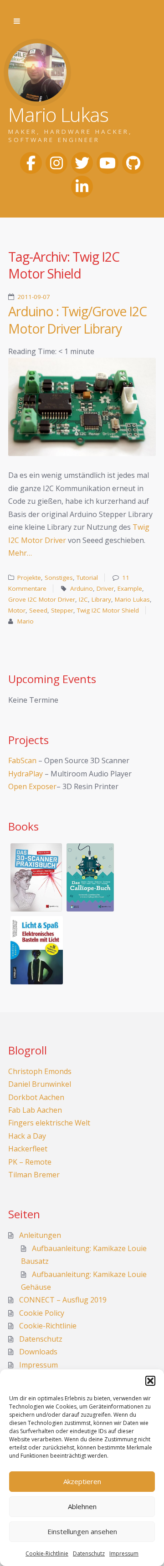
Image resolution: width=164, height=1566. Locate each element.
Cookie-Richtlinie (47, 1553)
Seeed (38, 610)
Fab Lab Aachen (35, 1110)
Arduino (81, 588)
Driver (105, 588)
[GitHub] (133, 163)
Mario (25, 621)
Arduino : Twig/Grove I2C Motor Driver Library (77, 320)
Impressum (123, 1553)
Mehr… (20, 553)
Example (130, 588)
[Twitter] (82, 163)
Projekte (29, 577)
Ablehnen (82, 1506)
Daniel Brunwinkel (39, 1084)
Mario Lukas (132, 599)
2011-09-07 (33, 297)
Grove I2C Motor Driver (41, 599)
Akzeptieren (82, 1481)
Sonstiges (59, 577)
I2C (83, 599)
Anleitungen (40, 1235)
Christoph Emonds (40, 1071)
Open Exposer (32, 786)
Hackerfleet (27, 1149)
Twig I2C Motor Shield (108, 610)
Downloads (38, 1352)
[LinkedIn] (82, 187)
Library (101, 599)
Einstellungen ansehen (82, 1531)
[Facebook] (31, 163)
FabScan (22, 760)
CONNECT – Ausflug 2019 (63, 1300)
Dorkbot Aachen (36, 1097)
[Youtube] (107, 163)
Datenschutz (89, 1553)
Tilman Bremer (34, 1175)
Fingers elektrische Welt (49, 1123)
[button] (150, 1380)
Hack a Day (27, 1136)
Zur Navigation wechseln (17, 21)
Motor (17, 610)
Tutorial (87, 577)
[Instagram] (56, 163)
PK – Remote (29, 1162)
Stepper (62, 610)
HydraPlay (25, 774)
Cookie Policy (41, 1313)
